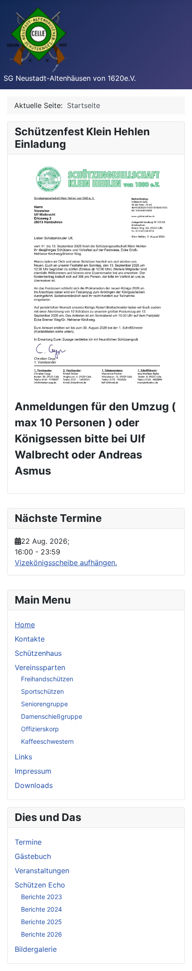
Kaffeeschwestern (47, 741)
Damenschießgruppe (51, 716)
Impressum (33, 771)
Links (23, 756)
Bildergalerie (36, 949)
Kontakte (30, 638)
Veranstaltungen (42, 870)
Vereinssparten (40, 667)
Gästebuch (33, 856)
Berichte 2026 (41, 934)
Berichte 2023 (41, 896)
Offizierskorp (40, 729)
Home (25, 624)
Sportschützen (42, 691)
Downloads (34, 785)
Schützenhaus (38, 653)
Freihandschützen (47, 679)
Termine (28, 842)
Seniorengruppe (44, 704)
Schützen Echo (40, 884)
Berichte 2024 (41, 909)
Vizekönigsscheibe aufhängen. (66, 562)
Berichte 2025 (41, 921)
